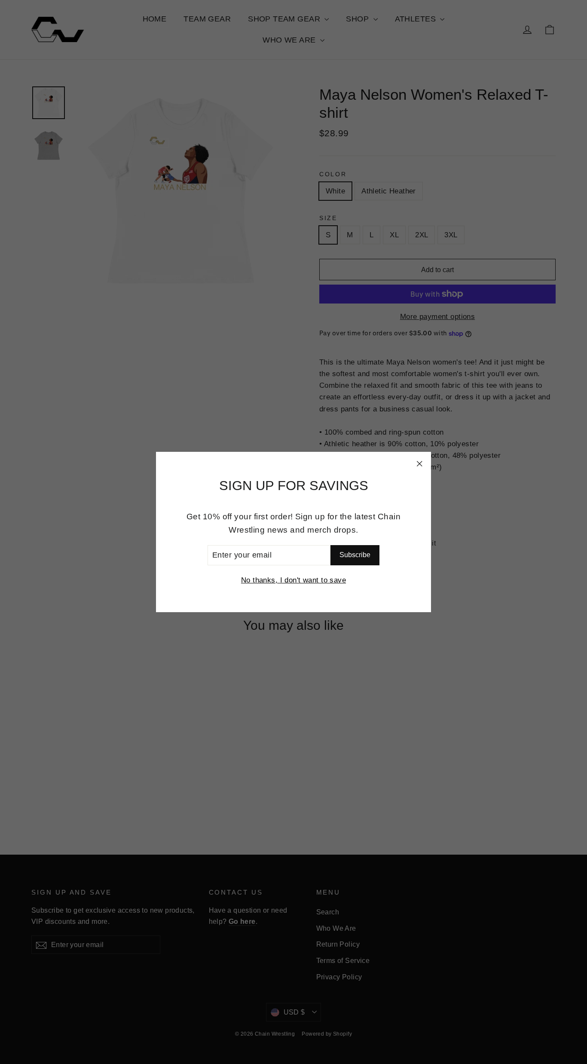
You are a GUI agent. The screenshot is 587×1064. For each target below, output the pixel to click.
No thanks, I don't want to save (293, 580)
